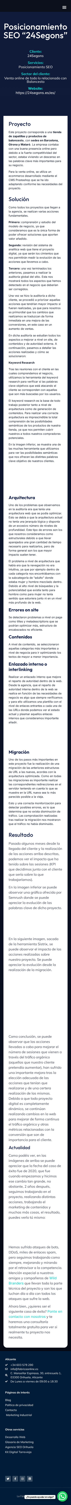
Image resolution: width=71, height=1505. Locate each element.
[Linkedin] (30, 1479)
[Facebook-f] (15, 1479)
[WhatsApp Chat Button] (62, 1496)
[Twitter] (8, 1479)
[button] (64, 7)
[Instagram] (22, 1479)
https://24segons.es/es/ (35, 91)
